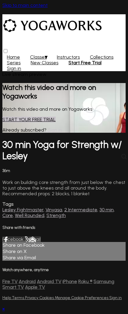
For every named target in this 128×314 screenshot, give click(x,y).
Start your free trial (29, 119)
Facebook (13, 239)
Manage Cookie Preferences (82, 297)
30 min (106, 210)
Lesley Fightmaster (22, 210)
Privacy (32, 297)
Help (7, 297)
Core (7, 215)
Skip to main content (25, 5)
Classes (38, 57)
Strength (56, 215)
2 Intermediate (80, 210)
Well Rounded (29, 215)
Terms (18, 297)
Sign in (14, 68)
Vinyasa (54, 210)
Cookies (47, 297)
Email (35, 239)
